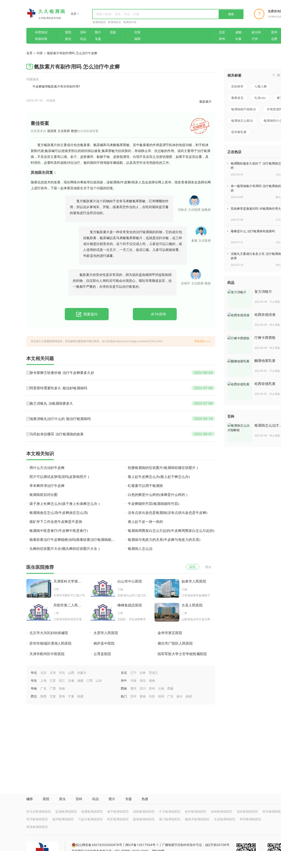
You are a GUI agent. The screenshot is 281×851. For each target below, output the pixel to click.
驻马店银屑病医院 (38, 811)
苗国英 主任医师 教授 (61, 131)
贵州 (152, 688)
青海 (62, 696)
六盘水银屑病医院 (90, 819)
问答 (40, 53)
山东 (99, 680)
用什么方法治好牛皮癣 (47, 468)
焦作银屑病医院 (195, 811)
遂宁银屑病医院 (118, 811)
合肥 (274, 39)
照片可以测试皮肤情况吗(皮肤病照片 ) (59, 477)
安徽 (71, 680)
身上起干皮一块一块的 (145, 522)
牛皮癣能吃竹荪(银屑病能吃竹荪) (153, 504)
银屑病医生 (114, 22)
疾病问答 (41, 39)
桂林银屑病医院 (221, 811)
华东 (34, 680)
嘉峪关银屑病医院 (197, 819)
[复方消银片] (239, 298)
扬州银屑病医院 (63, 819)
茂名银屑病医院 (247, 811)
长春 (238, 39)
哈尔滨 (256, 32)
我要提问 (89, 314)
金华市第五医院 (170, 633)
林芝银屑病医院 (118, 819)
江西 (89, 680)
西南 (124, 688)
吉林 (143, 672)
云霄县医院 (102, 654)
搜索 (231, 14)
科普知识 (41, 32)
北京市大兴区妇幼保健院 (48, 633)
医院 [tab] (46, 799)
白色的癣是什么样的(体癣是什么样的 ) (157, 495)
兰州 (255, 39)
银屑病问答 (130, 22)
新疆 (80, 696)
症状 (137, 32)
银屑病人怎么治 (140, 549)
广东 (43, 688)
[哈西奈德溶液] (239, 321)
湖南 (152, 680)
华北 (34, 672)
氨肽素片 (205, 101)
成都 (238, 32)
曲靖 (189, 696)
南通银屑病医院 (92, 811)
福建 (80, 680)
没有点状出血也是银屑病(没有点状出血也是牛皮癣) (167, 513)
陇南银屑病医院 (144, 819)
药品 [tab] (95, 799)
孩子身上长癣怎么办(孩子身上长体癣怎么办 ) (64, 504)
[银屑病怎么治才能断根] (239, 432)
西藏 (170, 688)
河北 (62, 672)
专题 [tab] (128, 799)
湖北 (143, 680)
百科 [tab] (79, 799)
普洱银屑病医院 (37, 819)
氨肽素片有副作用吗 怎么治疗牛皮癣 (72, 53)
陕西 (43, 696)
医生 (68, 39)
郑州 (222, 39)
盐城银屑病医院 (66, 811)
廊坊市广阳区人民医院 (175, 643)
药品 (83, 39)
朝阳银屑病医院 (144, 811)
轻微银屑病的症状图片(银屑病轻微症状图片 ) (163, 468)
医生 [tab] (62, 799)
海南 (62, 688)
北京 (222, 32)
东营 (152, 696)
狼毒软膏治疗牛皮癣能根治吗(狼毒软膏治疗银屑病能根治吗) (72, 540)
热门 (124, 696)
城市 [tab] (29, 799)
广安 (170, 696)
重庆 (133, 688)
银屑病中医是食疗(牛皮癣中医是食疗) (58, 531)
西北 (34, 696)
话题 (113, 32)
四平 (133, 696)
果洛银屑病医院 (37, 826)
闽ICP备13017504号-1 (142, 845)
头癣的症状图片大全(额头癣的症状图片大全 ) (64, 549)
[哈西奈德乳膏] (239, 390)
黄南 (143, 696)
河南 (133, 680)
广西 (53, 688)
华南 (34, 688)
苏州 (274, 32)
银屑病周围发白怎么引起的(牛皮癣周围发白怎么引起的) (171, 531)
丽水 (180, 696)
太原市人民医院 (106, 633)
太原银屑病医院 (224, 819)
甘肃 (53, 696)
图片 (98, 32)
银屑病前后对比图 (43, 495)
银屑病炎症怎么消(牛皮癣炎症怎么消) (58, 513)
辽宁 (133, 672)
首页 (29, 53)
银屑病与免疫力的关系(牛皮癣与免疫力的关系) (164, 540)
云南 (161, 688)
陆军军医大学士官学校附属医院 (182, 654)
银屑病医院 (99, 22)
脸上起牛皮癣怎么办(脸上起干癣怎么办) (159, 477)
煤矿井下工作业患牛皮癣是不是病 (55, 522)
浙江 (62, 680)
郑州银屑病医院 (250, 819)
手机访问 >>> (202, 341)
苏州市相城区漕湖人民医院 (50, 643)
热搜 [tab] (145, 799)
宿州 (161, 696)
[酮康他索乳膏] (239, 367)
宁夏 (71, 696)
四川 (143, 688)
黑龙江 (153, 672)
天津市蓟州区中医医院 (47, 654)
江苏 (53, 680)
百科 (83, 32)
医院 (68, 32)
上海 (43, 680)
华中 (124, 680)
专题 (98, 39)
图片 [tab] (112, 799)
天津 (53, 672)
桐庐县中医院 (104, 643)
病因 (137, 39)
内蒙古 (81, 672)
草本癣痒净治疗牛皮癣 (47, 486)
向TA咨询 (158, 314)
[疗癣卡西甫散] (239, 344)
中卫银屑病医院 (169, 811)
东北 (124, 672)
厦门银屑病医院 (169, 819)
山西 (71, 672)
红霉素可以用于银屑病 (145, 486)
